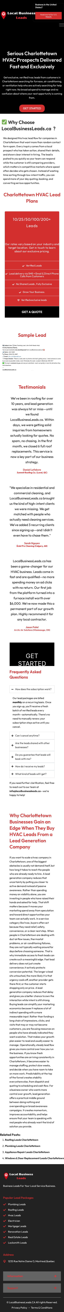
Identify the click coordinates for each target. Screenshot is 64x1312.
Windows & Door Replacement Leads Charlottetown (34, 1158)
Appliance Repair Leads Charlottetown (27, 1152)
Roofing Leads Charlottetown (21, 1139)
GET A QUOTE (32, 312)
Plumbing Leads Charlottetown (22, 1145)
